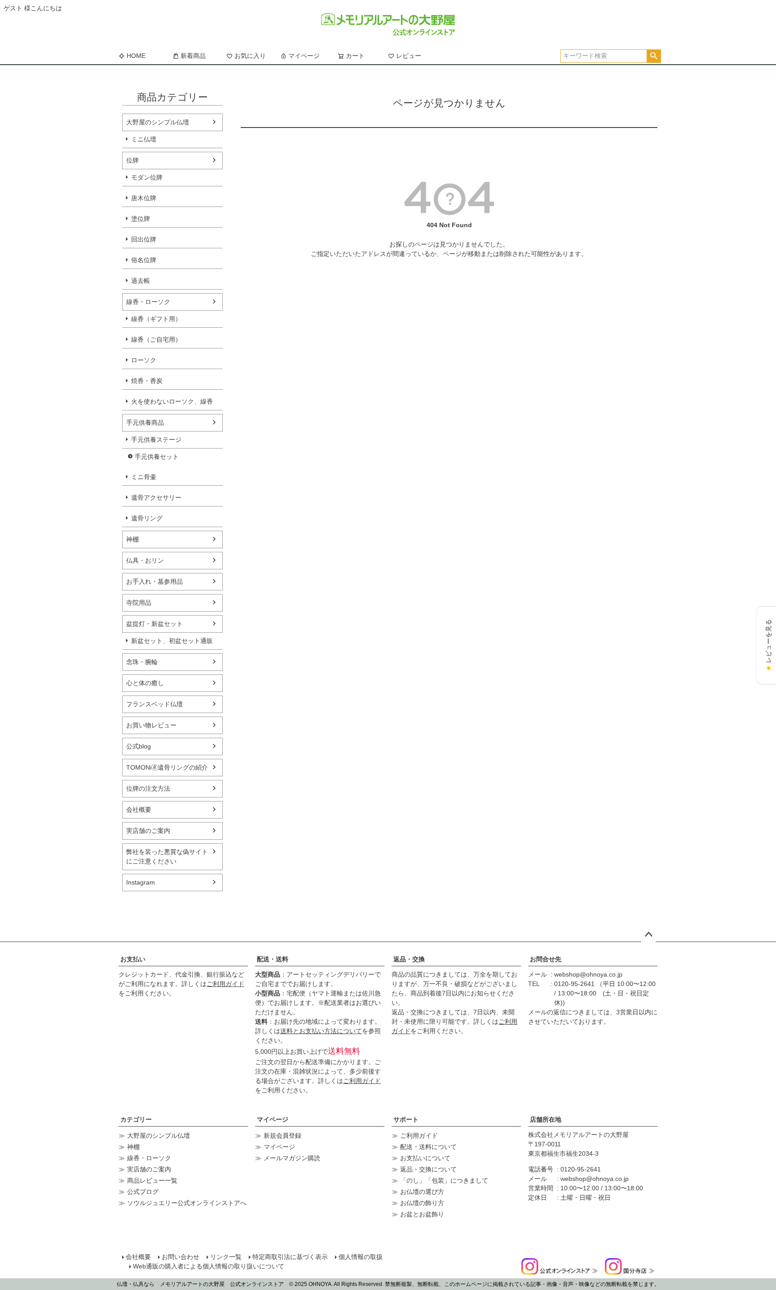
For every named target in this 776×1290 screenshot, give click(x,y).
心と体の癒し (145, 683)
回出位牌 (143, 239)
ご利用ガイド (225, 983)
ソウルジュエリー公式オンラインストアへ (187, 1202)
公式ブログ (143, 1191)
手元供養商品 (145, 422)
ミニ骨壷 (143, 476)
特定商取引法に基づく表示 (290, 1256)
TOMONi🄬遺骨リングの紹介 (167, 767)
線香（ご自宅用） (156, 339)
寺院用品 (138, 602)
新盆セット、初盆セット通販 (172, 640)
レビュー (408, 55)
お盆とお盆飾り (422, 1214)
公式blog (138, 746)
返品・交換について (428, 1169)
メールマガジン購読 (292, 1158)
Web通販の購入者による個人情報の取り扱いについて (208, 1266)
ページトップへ (648, 935)
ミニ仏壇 (143, 139)
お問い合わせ (180, 1256)
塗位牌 (140, 218)
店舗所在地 (545, 1119)
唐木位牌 (143, 198)
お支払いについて (425, 1158)
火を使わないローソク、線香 (172, 401)
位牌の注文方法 (148, 788)
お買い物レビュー (151, 725)
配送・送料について (428, 1146)
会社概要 (138, 809)
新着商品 (193, 55)
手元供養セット (157, 456)
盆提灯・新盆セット (154, 623)
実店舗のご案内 (148, 830)
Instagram (140, 882)
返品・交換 (409, 959)
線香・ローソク (148, 301)
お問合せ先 (545, 959)
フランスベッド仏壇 (154, 704)
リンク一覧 (226, 1256)
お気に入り (250, 55)
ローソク (143, 360)
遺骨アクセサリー (156, 497)
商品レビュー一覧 (152, 1180)
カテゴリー (136, 1119)
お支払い (133, 959)
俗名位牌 (143, 260)
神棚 (132, 539)
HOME (136, 55)
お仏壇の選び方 (422, 1191)
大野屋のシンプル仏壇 (157, 122)
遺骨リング (147, 518)
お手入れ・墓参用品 (154, 581)
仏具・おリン (145, 560)
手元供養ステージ (156, 439)
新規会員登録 (282, 1135)
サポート (406, 1119)
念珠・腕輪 (142, 661)
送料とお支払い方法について (321, 1031)
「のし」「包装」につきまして (444, 1180)
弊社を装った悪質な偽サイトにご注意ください (167, 856)
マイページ (304, 55)
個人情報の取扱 (361, 1256)
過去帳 (140, 280)
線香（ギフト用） (156, 318)
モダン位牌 (147, 177)
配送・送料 (272, 959)
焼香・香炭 (147, 380)
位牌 (132, 160)
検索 (654, 56)
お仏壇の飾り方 (422, 1202)
